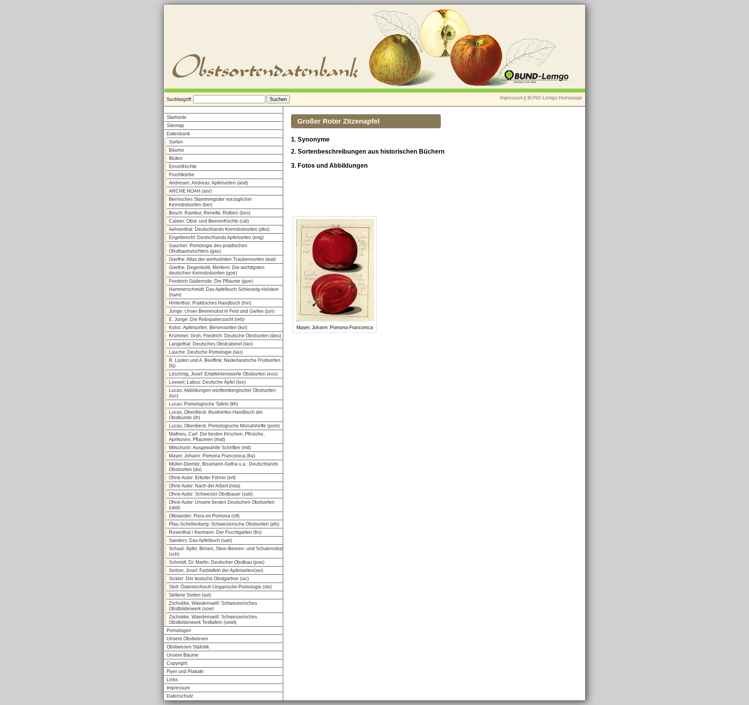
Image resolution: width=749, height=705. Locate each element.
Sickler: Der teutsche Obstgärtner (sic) (209, 578)
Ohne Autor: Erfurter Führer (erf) (202, 477)
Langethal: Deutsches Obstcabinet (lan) (211, 344)
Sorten (176, 142)
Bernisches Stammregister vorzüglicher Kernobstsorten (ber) (210, 202)
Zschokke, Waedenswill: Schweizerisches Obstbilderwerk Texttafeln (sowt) (213, 619)
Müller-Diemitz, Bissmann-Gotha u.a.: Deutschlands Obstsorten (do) (223, 466)
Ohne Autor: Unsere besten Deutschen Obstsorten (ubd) (222, 505)
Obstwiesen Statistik (188, 647)
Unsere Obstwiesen (187, 638)
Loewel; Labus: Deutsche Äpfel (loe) (207, 382)
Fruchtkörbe (181, 174)
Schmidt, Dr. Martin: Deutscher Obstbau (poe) (216, 562)
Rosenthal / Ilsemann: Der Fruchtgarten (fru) (215, 532)
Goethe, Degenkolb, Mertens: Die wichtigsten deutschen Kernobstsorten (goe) (216, 270)
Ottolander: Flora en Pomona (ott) (204, 516)
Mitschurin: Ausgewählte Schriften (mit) (210, 447)
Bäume (176, 150)
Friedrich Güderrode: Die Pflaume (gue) (211, 281)
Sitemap (175, 125)
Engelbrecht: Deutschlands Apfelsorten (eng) (216, 237)
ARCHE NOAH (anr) (190, 191)
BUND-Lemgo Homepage (554, 98)
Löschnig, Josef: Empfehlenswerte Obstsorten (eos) (223, 374)
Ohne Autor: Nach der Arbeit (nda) (204, 486)
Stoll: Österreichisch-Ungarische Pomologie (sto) (220, 587)
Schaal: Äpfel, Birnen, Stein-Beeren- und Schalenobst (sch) (225, 551)
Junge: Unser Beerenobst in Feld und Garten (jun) (222, 311)
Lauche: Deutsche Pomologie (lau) (206, 352)
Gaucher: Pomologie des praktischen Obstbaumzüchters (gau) (208, 248)
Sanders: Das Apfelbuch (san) (200, 540)
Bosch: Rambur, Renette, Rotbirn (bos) (209, 213)
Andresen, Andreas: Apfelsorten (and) (208, 183)
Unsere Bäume (183, 655)
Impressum (511, 98)
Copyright (177, 663)
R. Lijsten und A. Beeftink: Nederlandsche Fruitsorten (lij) (224, 363)
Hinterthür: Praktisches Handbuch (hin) (210, 303)
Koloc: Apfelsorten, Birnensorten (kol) (208, 327)
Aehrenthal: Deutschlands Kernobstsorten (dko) (219, 229)
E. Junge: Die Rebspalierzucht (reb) (207, 319)
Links (172, 679)
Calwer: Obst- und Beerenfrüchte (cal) (209, 221)
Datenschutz (180, 696)
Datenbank (178, 133)
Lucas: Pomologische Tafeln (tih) (203, 404)
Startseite (176, 117)
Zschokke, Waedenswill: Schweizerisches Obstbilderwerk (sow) (213, 605)
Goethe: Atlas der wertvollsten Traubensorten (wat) (222, 259)
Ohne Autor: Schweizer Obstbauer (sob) (211, 494)
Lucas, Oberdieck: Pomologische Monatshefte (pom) (224, 426)
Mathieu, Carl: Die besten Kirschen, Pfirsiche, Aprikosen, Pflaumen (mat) (216, 436)
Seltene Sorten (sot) (190, 595)
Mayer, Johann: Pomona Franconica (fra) (212, 456)
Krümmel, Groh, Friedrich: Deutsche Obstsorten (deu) (225, 335)
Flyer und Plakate (185, 671)
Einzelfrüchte (183, 166)
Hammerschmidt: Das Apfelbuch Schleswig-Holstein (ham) (224, 292)
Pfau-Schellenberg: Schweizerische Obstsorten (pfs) (224, 524)
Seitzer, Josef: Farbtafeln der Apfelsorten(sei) (216, 570)
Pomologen (179, 630)
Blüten (176, 158)
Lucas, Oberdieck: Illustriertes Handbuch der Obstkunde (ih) (216, 414)
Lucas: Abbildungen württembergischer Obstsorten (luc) (222, 393)
